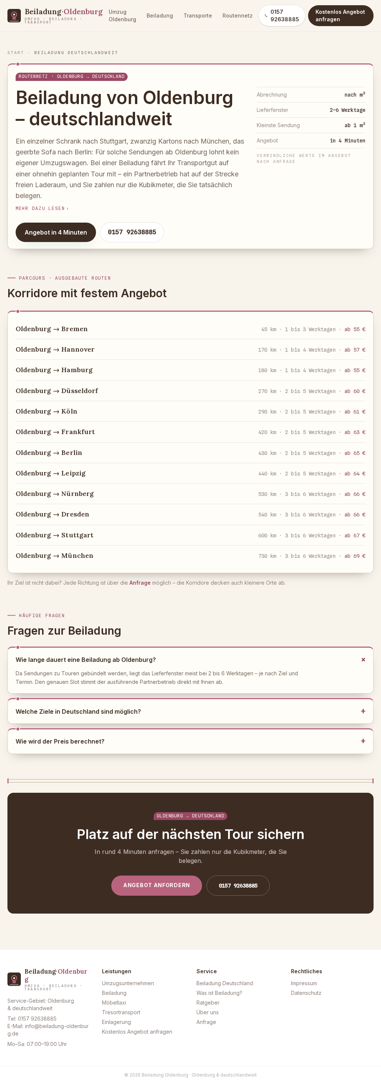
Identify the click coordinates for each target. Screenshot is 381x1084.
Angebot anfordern (156, 885)
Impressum (304, 983)
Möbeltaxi (114, 1002)
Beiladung (160, 15)
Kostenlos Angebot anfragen (137, 1031)
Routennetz (237, 15)
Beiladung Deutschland (224, 983)
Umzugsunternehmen (128, 983)
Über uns (207, 1012)
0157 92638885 (284, 15)
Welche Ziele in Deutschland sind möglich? (190, 711)
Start (15, 52)
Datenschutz (306, 993)
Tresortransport (121, 1012)
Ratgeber (208, 1002)
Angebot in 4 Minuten (56, 232)
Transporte (197, 15)
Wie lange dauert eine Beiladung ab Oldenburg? (190, 659)
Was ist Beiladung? (219, 993)
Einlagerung (116, 1022)
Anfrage (140, 582)
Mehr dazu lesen (43, 208)
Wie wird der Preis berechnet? (190, 741)
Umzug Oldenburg (122, 15)
